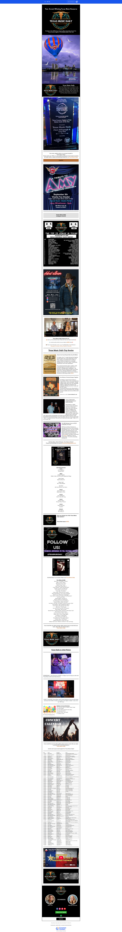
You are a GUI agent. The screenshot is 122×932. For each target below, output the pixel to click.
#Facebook (57, 346)
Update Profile (58, 925)
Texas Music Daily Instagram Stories (61, 215)
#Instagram (53, 346)
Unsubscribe (53, 925)
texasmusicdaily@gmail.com (69, 443)
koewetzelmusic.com (72, 394)
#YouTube (69, 346)
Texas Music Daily (73, 157)
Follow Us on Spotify (61, 912)
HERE (68, 342)
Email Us (61, 160)
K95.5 (65, 435)
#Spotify (64, 346)
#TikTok (61, 346)
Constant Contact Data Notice (66, 925)
